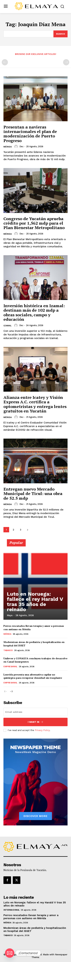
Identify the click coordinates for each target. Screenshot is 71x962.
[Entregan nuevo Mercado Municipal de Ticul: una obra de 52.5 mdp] (35, 461)
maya (9, 615)
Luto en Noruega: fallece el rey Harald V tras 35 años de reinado (35, 601)
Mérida (7, 147)
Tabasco (8, 650)
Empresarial (10, 666)
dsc (21, 146)
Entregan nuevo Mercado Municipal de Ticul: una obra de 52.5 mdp (32, 493)
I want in (33, 722)
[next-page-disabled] (66, 62)
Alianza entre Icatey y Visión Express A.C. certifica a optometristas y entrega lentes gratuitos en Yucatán (35, 404)
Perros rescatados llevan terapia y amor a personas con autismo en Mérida (30, 917)
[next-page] (27, 529)
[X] (16, 880)
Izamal (7, 325)
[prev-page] (5, 62)
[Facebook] (7, 880)
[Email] (9, 953)
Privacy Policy (42, 730)
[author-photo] (16, 146)
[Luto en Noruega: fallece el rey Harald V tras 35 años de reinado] (35, 581)
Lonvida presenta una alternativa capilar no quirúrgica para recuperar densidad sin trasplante (32, 676)
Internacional (11, 910)
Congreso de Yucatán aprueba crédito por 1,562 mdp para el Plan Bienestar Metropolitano (34, 223)
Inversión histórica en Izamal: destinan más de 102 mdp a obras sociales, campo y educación (34, 312)
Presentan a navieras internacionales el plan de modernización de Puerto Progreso (30, 133)
